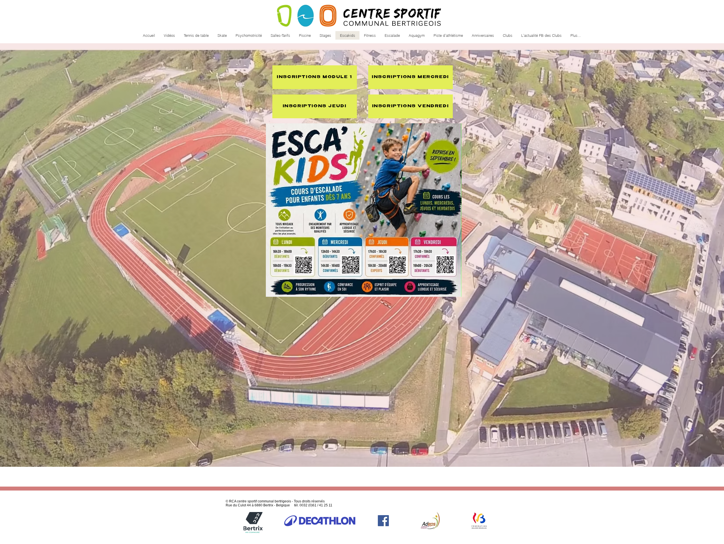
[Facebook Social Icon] (383, 520)
